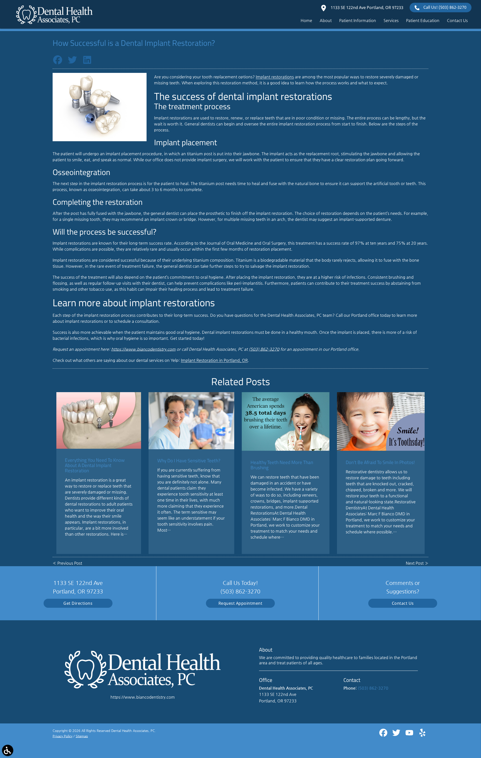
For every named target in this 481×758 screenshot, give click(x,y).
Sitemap (82, 736)
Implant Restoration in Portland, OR (214, 360)
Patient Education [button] (422, 20)
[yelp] (422, 734)
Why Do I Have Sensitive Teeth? (188, 460)
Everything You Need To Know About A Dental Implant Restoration (95, 465)
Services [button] (391, 20)
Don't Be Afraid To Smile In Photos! (380, 462)
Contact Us (403, 603)
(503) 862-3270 (264, 349)
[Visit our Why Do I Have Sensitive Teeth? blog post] (191, 420)
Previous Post (69, 563)
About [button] (326, 20)
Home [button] (306, 20)
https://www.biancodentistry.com (143, 349)
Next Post (415, 563)
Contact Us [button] (457, 20)
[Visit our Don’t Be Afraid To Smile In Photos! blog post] (381, 421)
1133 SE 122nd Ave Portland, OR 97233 (366, 7)
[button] (7, 750)
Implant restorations (275, 76)
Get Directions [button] (77, 603)
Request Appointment (240, 603)
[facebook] (383, 734)
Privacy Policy (62, 736)
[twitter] (396, 734)
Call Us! (444, 7)
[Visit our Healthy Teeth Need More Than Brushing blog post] (285, 421)
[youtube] (409, 734)
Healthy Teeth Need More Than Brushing (282, 465)
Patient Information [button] (357, 20)
